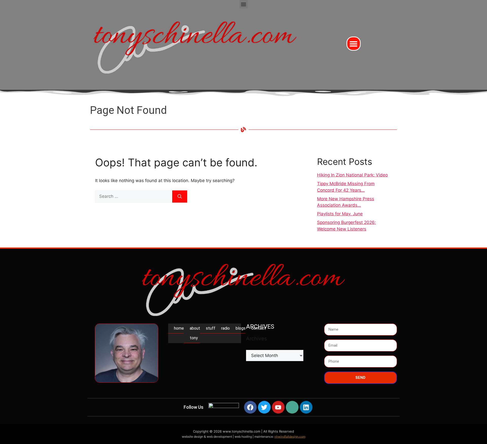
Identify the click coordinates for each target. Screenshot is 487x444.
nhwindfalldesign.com (289, 436)
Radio (225, 328)
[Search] (179, 196)
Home (179, 328)
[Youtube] (278, 407)
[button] (243, 4)
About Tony (195, 333)
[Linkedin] (306, 407)
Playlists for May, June (340, 213)
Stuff (210, 328)
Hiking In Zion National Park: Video (352, 174)
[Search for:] (133, 196)
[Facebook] (250, 407)
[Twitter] (264, 407)
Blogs (241, 328)
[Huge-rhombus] (292, 407)
